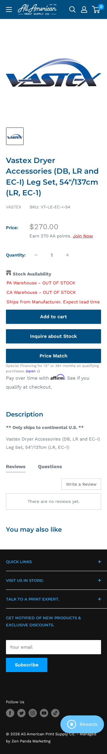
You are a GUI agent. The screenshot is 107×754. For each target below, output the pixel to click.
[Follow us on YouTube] (44, 713)
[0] (96, 9)
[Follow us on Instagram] (33, 713)
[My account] (84, 9)
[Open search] (72, 9)
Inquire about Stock (53, 336)
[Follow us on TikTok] (55, 713)
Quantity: (16, 255)
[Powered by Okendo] (21, 486)
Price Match (53, 356)
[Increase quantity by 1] (67, 255)
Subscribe (26, 665)
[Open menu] (9, 9)
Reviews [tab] (16, 466)
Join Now (83, 236)
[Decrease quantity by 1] (36, 255)
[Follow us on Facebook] (10, 713)
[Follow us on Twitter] (21, 713)
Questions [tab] (50, 466)
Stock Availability (32, 274)
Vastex (13, 207)
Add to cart (53, 316)
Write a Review (81, 484)
